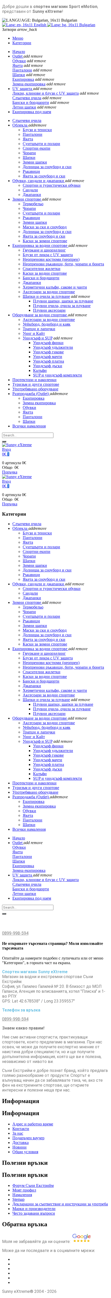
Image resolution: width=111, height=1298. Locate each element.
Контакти (20, 1128)
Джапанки (32, 194)
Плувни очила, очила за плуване (62, 305)
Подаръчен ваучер (28, 1138)
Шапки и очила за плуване (46, 296)
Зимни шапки (35, 222)
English (40, 25)
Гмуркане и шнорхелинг (44, 250)
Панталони (22, 70)
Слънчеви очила (26, 98)
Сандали (30, 190)
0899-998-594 (15, 933)
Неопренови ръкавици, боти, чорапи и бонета (63, 264)
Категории (21, 43)
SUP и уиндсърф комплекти (57, 375)
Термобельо (33, 204)
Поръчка (9, 472)
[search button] (4, 441)
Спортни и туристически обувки (52, 185)
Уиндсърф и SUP (37, 338)
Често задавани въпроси (33, 1213)
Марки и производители (34, 1208)
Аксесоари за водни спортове (49, 292)
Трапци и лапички (39, 329)
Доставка (20, 1142)
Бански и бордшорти (30, 102)
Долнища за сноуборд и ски (47, 231)
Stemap (18, 1199)
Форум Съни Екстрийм (33, 1185)
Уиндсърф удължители (53, 347)
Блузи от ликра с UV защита (48, 255)
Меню (17, 38)
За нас (17, 1133)
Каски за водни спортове (45, 273)
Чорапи (29, 208)
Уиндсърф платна (48, 361)
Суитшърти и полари (41, 213)
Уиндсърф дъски (47, 366)
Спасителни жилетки (41, 268)
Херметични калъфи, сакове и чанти (55, 287)
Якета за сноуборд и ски (44, 236)
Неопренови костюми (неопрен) (51, 259)
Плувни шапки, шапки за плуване (63, 301)
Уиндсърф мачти (47, 356)
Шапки (18, 75)
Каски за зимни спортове (45, 241)
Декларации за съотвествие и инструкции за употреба (60, 1204)
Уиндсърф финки (48, 343)
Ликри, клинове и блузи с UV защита (45, 93)
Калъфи (40, 370)
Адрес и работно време (32, 1124)
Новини (19, 1147)
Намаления (22, 1195)
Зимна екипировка (28, 84)
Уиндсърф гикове (48, 352)
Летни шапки (24, 107)
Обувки (19, 61)
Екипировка (23, 79)
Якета (17, 65)
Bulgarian (86, 25)
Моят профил (24, 1190)
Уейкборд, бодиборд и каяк (46, 324)
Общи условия (25, 1152)
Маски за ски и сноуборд (45, 227)
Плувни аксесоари (49, 310)
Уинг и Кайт (34, 333)
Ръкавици (31, 218)
